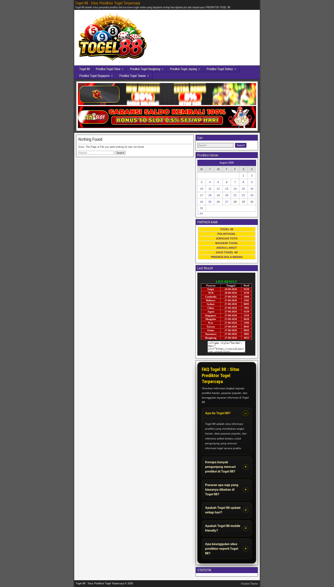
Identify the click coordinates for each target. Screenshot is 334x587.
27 (226, 201)
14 (235, 188)
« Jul (200, 213)
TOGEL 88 (226, 229)
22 (243, 195)
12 (218, 188)
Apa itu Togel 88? (218, 413)
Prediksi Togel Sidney (220, 69)
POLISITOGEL (226, 233)
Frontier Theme (249, 583)
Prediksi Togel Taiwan (132, 76)
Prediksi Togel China (108, 69)
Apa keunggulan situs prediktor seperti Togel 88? (221, 548)
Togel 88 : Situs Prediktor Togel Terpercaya (107, 3)
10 (201, 188)
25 (209, 201)
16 (251, 188)
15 (243, 188)
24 (201, 201)
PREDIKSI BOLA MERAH (226, 257)
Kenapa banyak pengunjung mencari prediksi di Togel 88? (220, 467)
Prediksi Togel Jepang (183, 69)
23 (251, 195)
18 (209, 195)
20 (226, 195)
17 (201, 195)
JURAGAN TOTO (227, 238)
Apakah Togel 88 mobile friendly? (222, 528)
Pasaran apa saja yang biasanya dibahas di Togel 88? (221, 489)
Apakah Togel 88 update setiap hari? (223, 510)
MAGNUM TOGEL (226, 243)
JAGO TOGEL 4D (227, 252)
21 (235, 195)
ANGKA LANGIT (226, 247)
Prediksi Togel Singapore (94, 76)
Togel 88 (84, 69)
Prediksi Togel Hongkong (145, 69)
